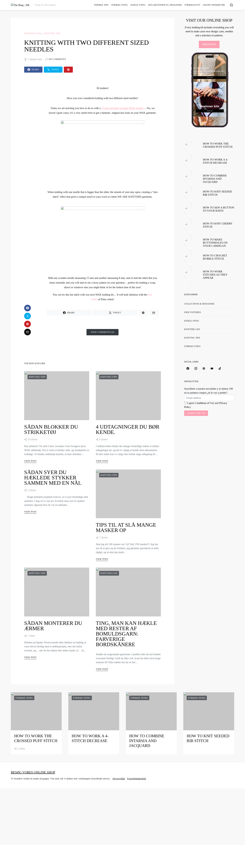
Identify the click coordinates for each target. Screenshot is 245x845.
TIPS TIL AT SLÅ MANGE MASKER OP (126, 527)
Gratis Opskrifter (214, 5)
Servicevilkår (118, 778)
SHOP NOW (209, 44)
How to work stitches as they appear (215, 274)
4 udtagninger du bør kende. (127, 429)
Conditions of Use (204, 403)
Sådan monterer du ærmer (53, 625)
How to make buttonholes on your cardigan (215, 242)
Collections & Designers (199, 304)
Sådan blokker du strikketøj (51, 429)
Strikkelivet (192, 5)
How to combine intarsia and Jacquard (215, 178)
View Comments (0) (102, 332)
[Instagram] (196, 368)
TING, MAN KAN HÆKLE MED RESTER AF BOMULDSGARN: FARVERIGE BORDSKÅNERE (126, 633)
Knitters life (32, 33)
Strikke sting (119, 5)
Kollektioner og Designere (165, 5)
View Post (30, 461)
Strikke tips (101, 5)
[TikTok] (220, 368)
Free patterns (192, 312)
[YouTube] (212, 368)
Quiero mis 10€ (196, 413)
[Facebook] (188, 368)
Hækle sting (138, 5)
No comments (57, 59)
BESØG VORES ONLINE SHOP (33, 772)
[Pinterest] (204, 368)
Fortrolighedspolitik (136, 778)
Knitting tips (52, 33)
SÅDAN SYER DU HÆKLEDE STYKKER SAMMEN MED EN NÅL (53, 477)
